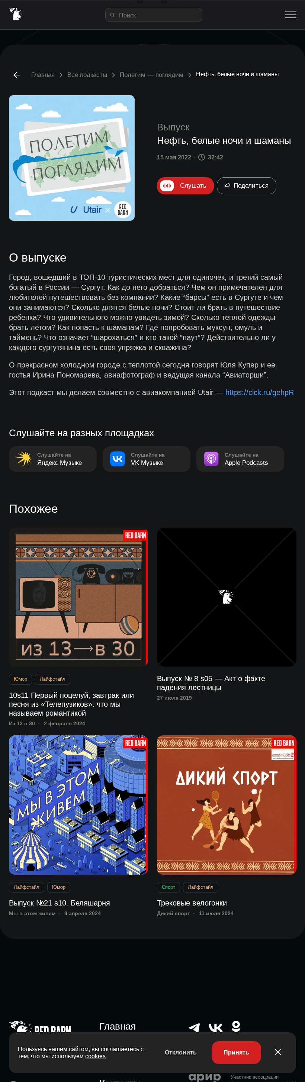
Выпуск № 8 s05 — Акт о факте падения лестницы (211, 682)
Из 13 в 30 (22, 723)
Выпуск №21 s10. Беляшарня (59, 903)
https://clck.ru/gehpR (259, 392)
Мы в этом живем (32, 913)
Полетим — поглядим (151, 74)
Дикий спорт (173, 913)
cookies (95, 1056)
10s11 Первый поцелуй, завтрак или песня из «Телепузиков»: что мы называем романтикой (71, 704)
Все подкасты (87, 74)
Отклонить (181, 1052)
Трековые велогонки (192, 903)
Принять (236, 1052)
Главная (43, 74)
